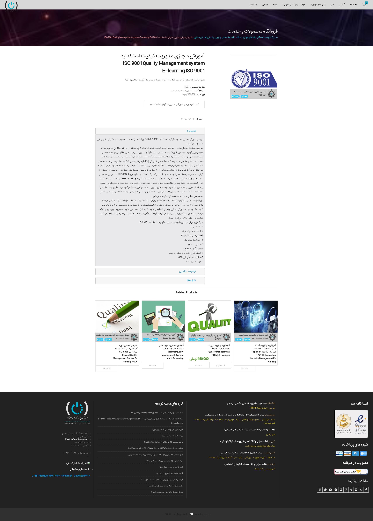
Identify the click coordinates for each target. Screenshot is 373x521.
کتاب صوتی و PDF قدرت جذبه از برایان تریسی (165, 486)
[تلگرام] (335, 489)
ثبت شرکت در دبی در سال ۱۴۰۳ (171, 467)
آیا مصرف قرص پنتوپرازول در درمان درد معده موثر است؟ (161, 479)
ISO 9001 (192, 94)
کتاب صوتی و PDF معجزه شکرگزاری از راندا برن (241, 453)
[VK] (330, 489)
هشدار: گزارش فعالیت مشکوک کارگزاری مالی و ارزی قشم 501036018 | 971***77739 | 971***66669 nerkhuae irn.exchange (140, 421)
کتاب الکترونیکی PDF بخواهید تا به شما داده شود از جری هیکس (234, 415)
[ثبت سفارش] (127, 365)
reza (273, 429)
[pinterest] (325, 489)
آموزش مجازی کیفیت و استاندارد (185, 91)
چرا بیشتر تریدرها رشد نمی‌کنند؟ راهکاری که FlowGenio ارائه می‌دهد (157, 412)
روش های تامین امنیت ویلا (172, 435)
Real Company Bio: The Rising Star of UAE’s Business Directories (155, 448)
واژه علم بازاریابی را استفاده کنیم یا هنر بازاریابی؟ (246, 429)
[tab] (150, 131)
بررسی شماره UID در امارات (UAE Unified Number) (163, 442)
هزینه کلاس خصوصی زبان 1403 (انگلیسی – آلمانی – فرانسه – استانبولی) (155, 454)
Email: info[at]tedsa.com (76, 439)
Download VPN (82, 476)
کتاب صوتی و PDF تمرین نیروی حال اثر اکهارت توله (244, 441)
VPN (34, 476)
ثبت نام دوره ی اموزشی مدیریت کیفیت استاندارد (174, 104)
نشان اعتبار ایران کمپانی (80, 469)
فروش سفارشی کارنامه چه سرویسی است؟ (167, 492)
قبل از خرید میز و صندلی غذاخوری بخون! (167, 429)
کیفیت (185, 94)
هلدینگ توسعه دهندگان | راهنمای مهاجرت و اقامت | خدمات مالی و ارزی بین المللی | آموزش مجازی (236, 37)
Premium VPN (46, 476)
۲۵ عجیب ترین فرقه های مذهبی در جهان (246, 403)
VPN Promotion (63, 476)
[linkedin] (320, 489)
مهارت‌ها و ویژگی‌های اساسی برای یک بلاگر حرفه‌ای (164, 460)
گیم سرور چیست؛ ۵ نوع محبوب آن (169, 473)
